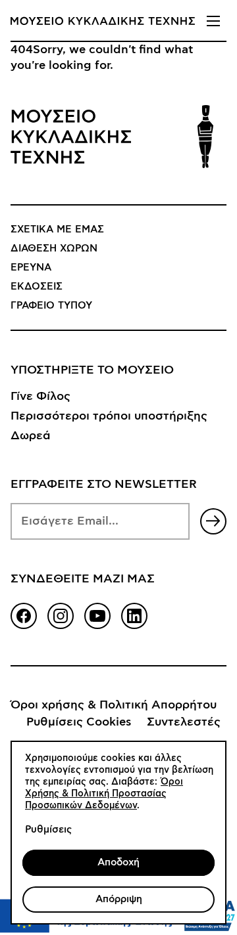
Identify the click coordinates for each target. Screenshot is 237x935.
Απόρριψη (118, 899)
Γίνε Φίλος (40, 396)
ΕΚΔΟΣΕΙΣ (37, 287)
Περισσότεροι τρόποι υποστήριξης (109, 416)
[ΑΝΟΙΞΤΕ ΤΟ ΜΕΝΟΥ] (213, 21)
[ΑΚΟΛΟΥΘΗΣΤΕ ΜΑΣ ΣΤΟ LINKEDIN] (134, 616)
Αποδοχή (118, 862)
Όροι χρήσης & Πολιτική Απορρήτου (114, 705)
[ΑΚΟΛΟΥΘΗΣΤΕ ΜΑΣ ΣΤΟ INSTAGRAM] (60, 616)
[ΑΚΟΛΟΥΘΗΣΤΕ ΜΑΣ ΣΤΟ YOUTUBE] (97, 616)
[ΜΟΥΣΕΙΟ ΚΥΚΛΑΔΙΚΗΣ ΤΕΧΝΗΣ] (103, 21)
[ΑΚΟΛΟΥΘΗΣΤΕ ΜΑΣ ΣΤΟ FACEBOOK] (24, 616)
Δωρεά (31, 436)
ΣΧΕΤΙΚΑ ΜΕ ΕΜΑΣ (57, 229)
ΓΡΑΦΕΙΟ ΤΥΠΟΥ (51, 306)
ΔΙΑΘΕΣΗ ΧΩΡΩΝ (54, 248)
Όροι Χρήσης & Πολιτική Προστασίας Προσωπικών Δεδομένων (104, 793)
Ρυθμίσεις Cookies (78, 722)
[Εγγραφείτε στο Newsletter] (213, 521)
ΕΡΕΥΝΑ (31, 267)
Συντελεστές (184, 722)
